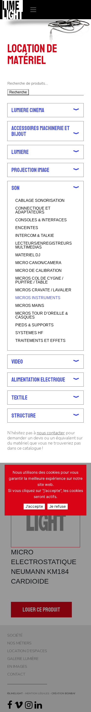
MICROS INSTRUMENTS (37, 298)
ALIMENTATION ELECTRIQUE (38, 380)
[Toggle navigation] (33, 9)
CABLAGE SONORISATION (40, 201)
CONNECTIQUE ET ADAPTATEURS (32, 210)
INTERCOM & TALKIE (34, 236)
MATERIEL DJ (27, 255)
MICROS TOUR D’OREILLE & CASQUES (41, 315)
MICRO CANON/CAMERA (38, 263)
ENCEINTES (26, 228)
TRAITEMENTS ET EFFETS (40, 341)
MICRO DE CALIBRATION (38, 271)
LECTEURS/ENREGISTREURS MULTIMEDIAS (43, 245)
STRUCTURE (23, 415)
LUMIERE (20, 152)
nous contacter (51, 433)
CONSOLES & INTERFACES (41, 220)
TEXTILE (19, 397)
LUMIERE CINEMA (27, 110)
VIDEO (17, 362)
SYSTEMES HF (29, 333)
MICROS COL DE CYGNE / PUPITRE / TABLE (39, 280)
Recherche (18, 92)
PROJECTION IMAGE (30, 170)
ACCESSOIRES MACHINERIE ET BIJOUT (40, 131)
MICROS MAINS (29, 306)
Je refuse (57, 506)
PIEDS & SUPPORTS (34, 325)
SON (15, 188)
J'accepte (34, 506)
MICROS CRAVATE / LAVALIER (43, 290)
